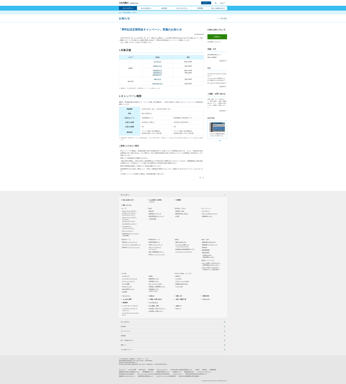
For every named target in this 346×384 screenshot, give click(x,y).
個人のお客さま (128, 8)
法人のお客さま (146, 8)
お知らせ (151, 296)
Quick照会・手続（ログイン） (157, 308)
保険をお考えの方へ (181, 242)
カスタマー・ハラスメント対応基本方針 (166, 376)
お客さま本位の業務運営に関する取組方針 (189, 376)
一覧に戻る (223, 18)
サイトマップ (122, 369)
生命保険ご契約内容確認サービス (184, 249)
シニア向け (178, 279)
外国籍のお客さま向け (181, 284)
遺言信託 (204, 247)
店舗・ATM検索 (211, 57)
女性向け (177, 276)
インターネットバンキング (129, 279)
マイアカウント (153, 302)
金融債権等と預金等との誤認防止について (129, 371)
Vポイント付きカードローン (210, 213)
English (222, 3)
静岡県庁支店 (157, 66)
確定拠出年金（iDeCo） (182, 213)
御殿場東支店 (157, 73)
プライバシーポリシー (162, 369)
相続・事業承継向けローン (156, 252)
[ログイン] (206, 2)
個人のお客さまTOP (128, 200)
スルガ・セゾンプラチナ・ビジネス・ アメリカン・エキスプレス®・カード (129, 213)
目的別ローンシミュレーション (131, 247)
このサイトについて (177, 374)
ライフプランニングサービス (183, 252)
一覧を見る (222, 60)
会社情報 (164, 8)
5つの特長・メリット (213, 41)
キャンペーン (126, 296)
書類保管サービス (154, 279)
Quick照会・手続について (156, 311)
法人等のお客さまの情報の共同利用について (181, 369)
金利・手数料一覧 (181, 299)
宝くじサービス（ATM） (155, 284)
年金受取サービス (154, 281)
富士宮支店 (157, 62)
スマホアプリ (126, 276)
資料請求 (125, 302)
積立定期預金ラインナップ (156, 216)
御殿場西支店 (157, 75)
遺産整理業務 (206, 250)
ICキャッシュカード (127, 231)
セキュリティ (206, 299)
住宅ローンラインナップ (156, 245)
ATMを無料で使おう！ (213, 54)
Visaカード (178, 308)
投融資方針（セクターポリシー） (127, 376)
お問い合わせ (142, 369)
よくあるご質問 (127, 299)
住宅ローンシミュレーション (157, 254)
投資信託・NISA (179, 211)
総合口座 (151, 211)
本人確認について (176, 371)
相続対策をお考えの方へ (209, 242)
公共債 (177, 216)
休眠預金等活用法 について (162, 371)
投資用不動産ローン (154, 242)
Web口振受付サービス (128, 289)
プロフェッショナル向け (182, 281)
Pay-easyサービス (127, 286)
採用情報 (200, 8)
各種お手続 (206, 296)
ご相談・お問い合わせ (155, 299)
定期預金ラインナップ (155, 213)
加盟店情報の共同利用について (145, 376)
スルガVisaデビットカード (129, 224)
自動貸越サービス (207, 216)
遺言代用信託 (206, 252)
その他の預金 (152, 219)
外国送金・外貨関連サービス (157, 286)
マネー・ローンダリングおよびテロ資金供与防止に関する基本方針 (153, 374)
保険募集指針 (213, 369)
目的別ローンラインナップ (129, 242)
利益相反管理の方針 (189, 371)
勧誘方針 (204, 369)
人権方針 (197, 369)
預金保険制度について (147, 371)
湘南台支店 (157, 79)
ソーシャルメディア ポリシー (204, 371)
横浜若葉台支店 (157, 84)
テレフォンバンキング (128, 281)
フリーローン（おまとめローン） (131, 245)
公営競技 (124, 292)
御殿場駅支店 (157, 70)
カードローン (206, 211)
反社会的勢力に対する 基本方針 (126, 374)
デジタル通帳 (126, 284)
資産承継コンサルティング (209, 245)
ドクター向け (179, 286)
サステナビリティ (182, 8)
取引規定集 (151, 369)
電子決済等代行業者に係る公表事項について (196, 374)
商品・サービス (127, 205)
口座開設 (216, 37)
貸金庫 (150, 276)
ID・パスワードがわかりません (216, 83)
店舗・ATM (179, 296)
